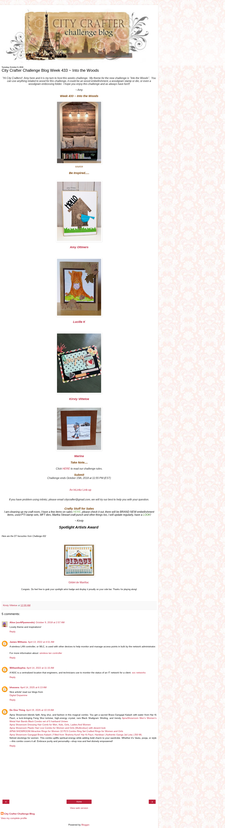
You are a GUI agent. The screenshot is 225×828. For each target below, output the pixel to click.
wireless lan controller (51, 653)
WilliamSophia (18, 668)
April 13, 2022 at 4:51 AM (41, 642)
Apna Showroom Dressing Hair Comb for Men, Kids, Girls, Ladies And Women (50, 724)
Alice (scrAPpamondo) (22, 622)
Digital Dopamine (18, 695)
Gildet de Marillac (79, 582)
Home (79, 802)
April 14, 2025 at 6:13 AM (33, 687)
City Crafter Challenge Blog (19, 813)
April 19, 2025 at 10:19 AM (40, 710)
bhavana (14, 687)
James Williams (18, 642)
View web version (79, 808)
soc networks (139, 672)
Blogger (85, 824)
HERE (66, 468)
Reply (12, 631)
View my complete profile (14, 818)
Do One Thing (17, 710)
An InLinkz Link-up (80, 489)
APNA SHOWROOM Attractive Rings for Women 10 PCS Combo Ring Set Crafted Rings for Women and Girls (66, 731)
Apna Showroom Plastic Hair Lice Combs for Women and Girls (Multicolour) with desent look (58, 728)
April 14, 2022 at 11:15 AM (40, 668)
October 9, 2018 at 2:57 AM (50, 622)
